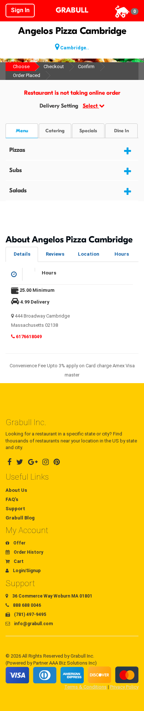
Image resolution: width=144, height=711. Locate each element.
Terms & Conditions (85, 687)
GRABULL (72, 10)
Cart (18, 561)
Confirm (86, 66)
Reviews (55, 254)
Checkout (54, 66)
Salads (18, 190)
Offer (18, 543)
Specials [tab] (88, 131)
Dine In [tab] (121, 131)
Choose (21, 66)
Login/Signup (26, 570)
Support (15, 508)
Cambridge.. (74, 47)
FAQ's (12, 499)
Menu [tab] (22, 131)
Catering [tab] (55, 131)
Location (88, 254)
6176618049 (28, 336)
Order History (28, 552)
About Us (16, 490)
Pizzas (17, 150)
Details (22, 254)
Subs (15, 170)
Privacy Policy (124, 687)
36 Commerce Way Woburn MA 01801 (51, 596)
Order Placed (26, 75)
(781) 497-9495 (29, 614)
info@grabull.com (33, 623)
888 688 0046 (26, 605)
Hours (121, 254)
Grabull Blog (20, 518)
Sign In (20, 10)
